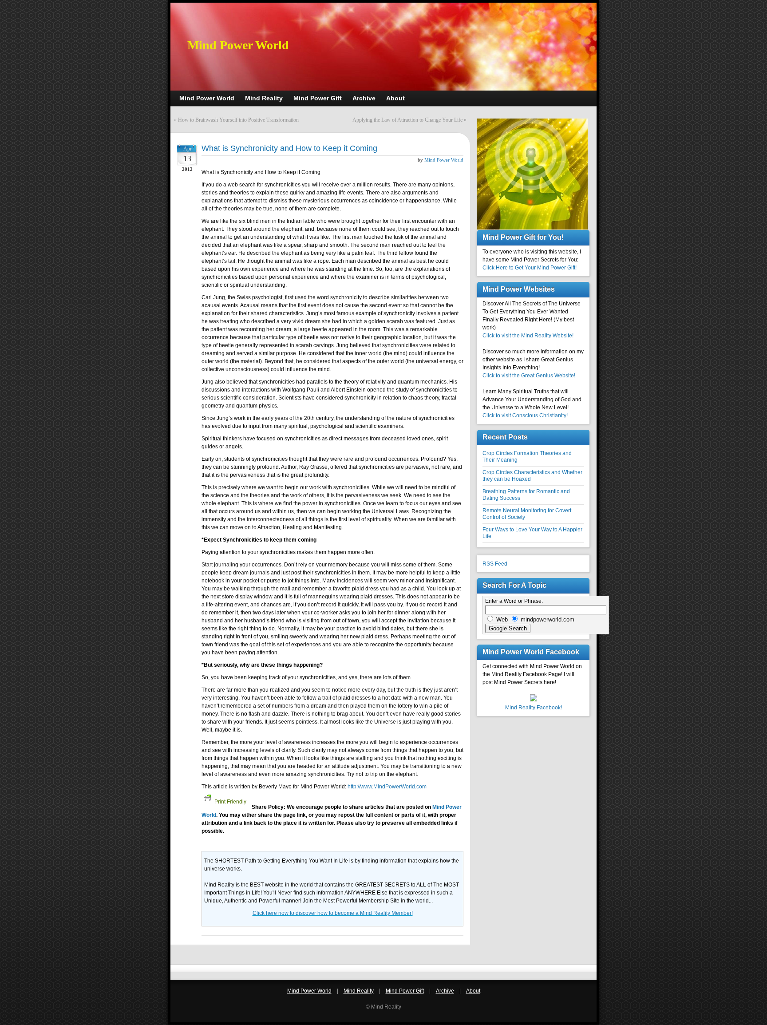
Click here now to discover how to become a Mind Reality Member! (333, 913)
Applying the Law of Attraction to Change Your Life (407, 120)
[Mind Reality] (533, 700)
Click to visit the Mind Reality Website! (527, 335)
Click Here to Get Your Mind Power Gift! (529, 268)
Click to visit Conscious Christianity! (525, 415)
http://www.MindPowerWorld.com (387, 787)
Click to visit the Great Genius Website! (528, 375)
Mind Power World (238, 45)
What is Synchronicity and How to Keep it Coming (289, 148)
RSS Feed (494, 564)
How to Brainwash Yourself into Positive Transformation (238, 120)
